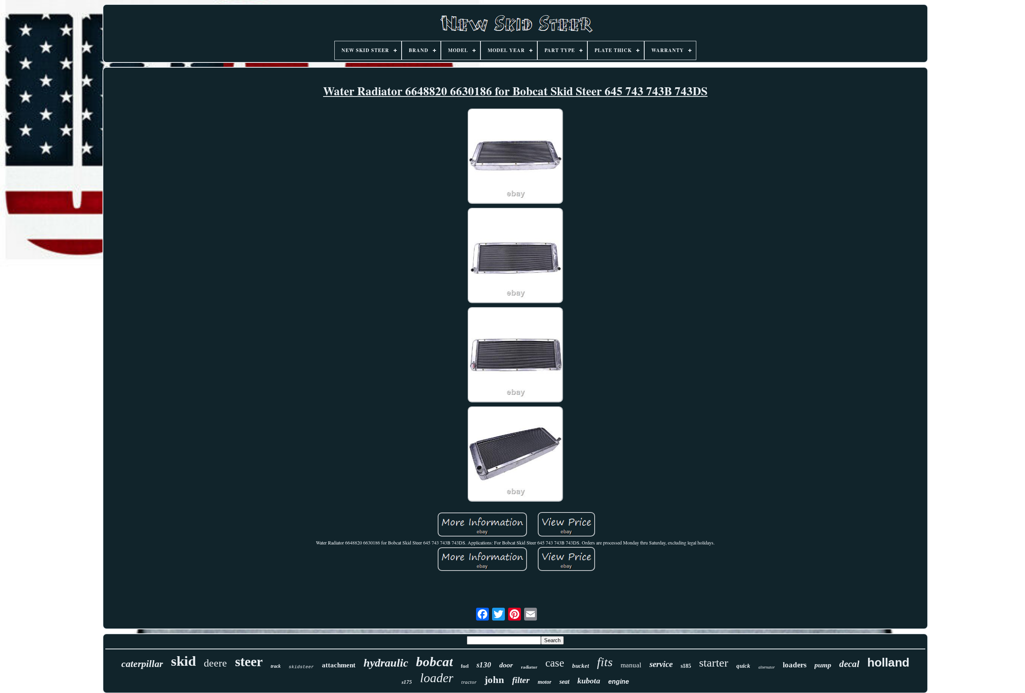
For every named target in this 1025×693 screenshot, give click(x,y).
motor (544, 682)
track (276, 666)
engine (618, 681)
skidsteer (301, 667)
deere (215, 663)
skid (183, 661)
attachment (339, 665)
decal (849, 664)
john (494, 679)
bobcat (434, 662)
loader (436, 678)
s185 (686, 666)
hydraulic (386, 663)
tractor (468, 682)
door (506, 665)
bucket (580, 666)
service (661, 664)
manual (631, 665)
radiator (529, 667)
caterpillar (142, 664)
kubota (588, 680)
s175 (407, 682)
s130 (483, 665)
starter (713, 662)
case (554, 663)
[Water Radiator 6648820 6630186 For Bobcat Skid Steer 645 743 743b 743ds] (515, 157)
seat (564, 681)
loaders (794, 665)
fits (605, 662)
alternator (766, 667)
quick (743, 666)
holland (888, 662)
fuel (464, 666)
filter (521, 680)
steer (249, 661)
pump (822, 665)
